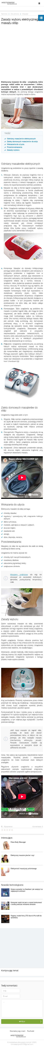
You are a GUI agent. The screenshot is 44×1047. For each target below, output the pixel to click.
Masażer (25, 14)
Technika (4, 14)
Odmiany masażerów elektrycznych (21, 139)
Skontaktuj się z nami (17, 1031)
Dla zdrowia (15, 14)
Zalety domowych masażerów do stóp (22, 142)
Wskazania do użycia (15, 144)
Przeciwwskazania (14, 147)
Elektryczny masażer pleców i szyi (22, 855)
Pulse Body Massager (18, 842)
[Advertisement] (22, 48)
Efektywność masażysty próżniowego (24, 868)
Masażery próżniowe (19, 575)
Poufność (30, 1031)
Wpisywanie (7, 826)
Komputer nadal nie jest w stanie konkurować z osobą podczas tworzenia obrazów (26, 903)
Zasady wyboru (13, 150)
